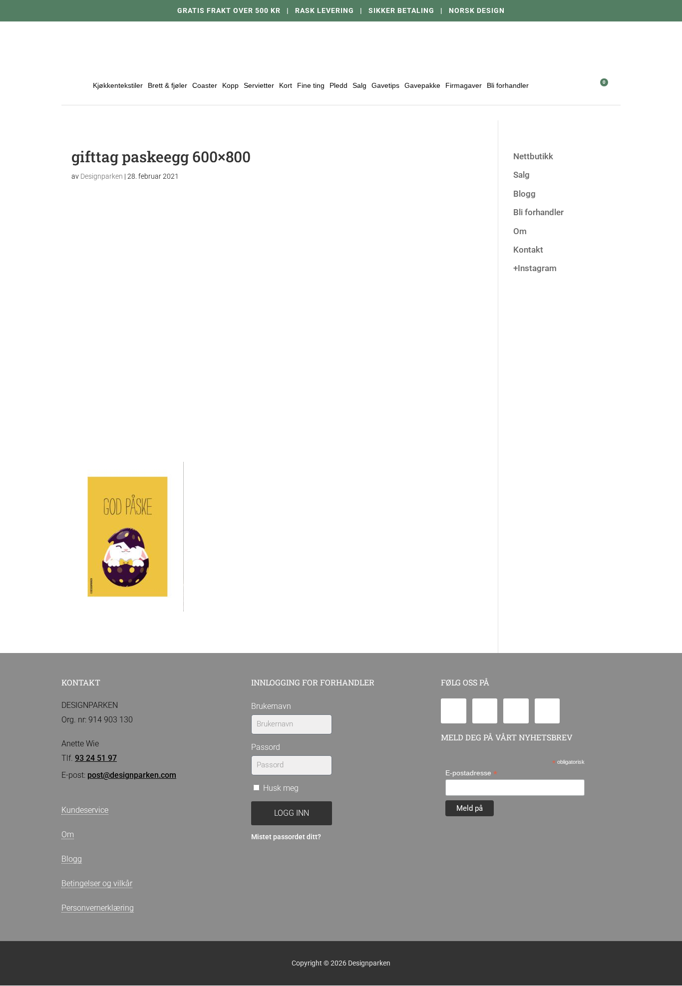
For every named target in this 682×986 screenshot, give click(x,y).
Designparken (101, 176)
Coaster (204, 85)
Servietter (259, 85)
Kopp (230, 85)
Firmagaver (463, 85)
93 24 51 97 (96, 758)
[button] (574, 85)
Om (520, 231)
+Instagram (535, 268)
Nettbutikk (533, 156)
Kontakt (528, 250)
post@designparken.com (131, 775)
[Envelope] (453, 711)
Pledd (338, 85)
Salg (359, 85)
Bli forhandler (508, 85)
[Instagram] (516, 711)
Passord (265, 747)
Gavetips (385, 85)
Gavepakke (422, 85)
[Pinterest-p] (547, 711)
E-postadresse (471, 773)
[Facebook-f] (485, 711)
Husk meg (280, 788)
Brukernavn (271, 706)
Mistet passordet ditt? (286, 837)
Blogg (524, 194)
